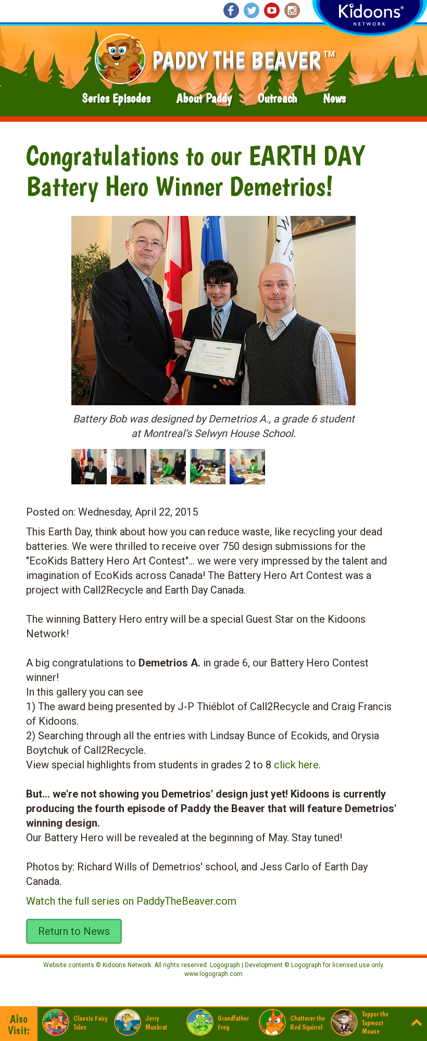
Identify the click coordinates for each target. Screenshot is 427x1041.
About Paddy (204, 98)
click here (296, 765)
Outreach (277, 98)
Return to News (74, 931)
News (334, 98)
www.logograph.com (213, 974)
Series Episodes (116, 98)
